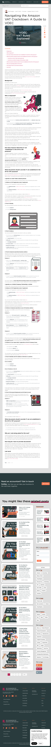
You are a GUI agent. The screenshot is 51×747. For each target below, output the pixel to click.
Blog (42, 700)
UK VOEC (19, 85)
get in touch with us (28, 197)
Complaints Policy (6, 704)
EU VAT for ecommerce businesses (18, 93)
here (29, 194)
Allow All (34, 743)
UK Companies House (28, 344)
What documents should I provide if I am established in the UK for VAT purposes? (22, 56)
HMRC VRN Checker (20, 186)
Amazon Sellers (25, 690)
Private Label (25, 700)
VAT (11, 462)
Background (9, 51)
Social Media (25, 698)
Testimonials (44, 690)
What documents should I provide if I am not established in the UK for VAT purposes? (23, 61)
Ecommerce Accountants (34, 691)
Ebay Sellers (25, 695)
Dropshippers (25, 703)
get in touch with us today (30, 76)
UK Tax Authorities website (26, 90)
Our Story (43, 695)
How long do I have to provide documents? (15, 65)
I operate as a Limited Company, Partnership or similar (18, 60)
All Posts (43, 567)
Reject (40, 743)
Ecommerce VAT (35, 694)
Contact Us (43, 693)
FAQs (42, 703)
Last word (9, 67)
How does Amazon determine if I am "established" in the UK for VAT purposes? (22, 54)
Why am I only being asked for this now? (14, 63)
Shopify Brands (25, 693)
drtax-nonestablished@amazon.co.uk (31, 424)
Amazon (9, 462)
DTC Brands (25, 705)
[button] (15, 2)
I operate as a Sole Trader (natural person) (16, 58)
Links (42, 705)
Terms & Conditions (6, 699)
